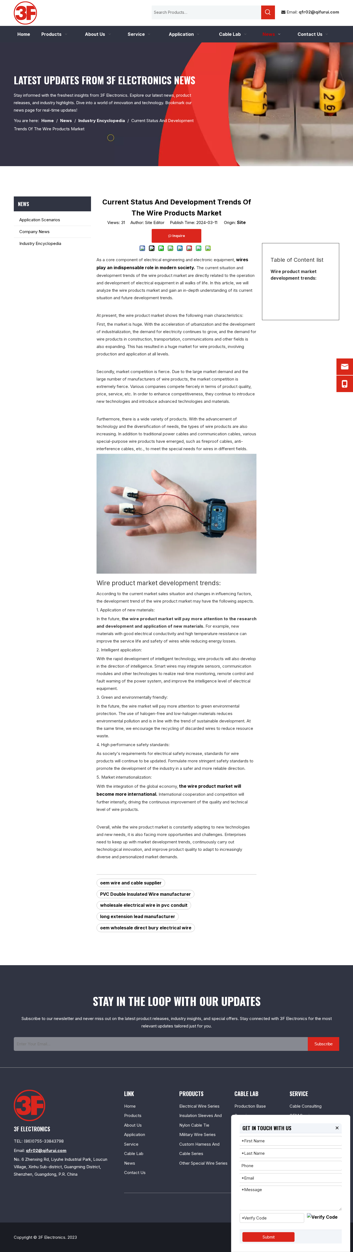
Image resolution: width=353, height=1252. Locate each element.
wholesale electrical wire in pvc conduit (144, 905)
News (129, 1163)
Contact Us (135, 1172)
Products (132, 1115)
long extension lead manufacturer (137, 916)
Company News (34, 231)
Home (130, 1106)
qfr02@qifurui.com (319, 12)
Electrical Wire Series (199, 1106)
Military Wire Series (197, 1134)
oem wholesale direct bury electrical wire (145, 927)
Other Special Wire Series (203, 1163)
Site (241, 222)
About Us (133, 1125)
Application (134, 1134)
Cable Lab (133, 1153)
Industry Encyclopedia (40, 243)
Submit (269, 1237)
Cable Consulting (306, 1106)
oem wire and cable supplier (131, 883)
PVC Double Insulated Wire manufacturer (145, 894)
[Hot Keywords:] (268, 12)
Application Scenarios (39, 219)
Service (131, 1144)
